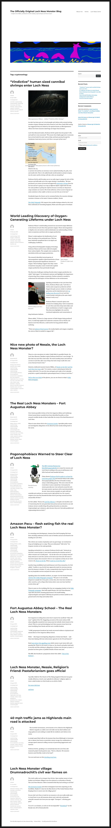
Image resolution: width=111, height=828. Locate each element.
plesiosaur (12, 383)
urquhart (21, 388)
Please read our (88, 145)
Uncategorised (13, 99)
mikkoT (12, 95)
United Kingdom (14, 388)
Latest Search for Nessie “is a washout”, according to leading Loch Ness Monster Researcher (89, 111)
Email (79, 140)
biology (12, 364)
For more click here (34, 685)
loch (13, 380)
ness (16, 240)
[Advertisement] (55, 29)
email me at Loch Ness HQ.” (58, 561)
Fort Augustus (15, 377)
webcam (15, 390)
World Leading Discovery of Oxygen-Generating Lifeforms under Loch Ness (40, 217)
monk (11, 434)
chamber (12, 790)
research (12, 108)
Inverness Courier (52, 423)
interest (12, 799)
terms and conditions (92, 145)
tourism (17, 111)
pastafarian (13, 698)
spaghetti (17, 703)
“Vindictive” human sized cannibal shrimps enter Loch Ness (37, 83)
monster (12, 240)
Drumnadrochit (14, 374)
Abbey (11, 423)
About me (79, 11)
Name (79, 135)
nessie (16, 106)
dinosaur (20, 372)
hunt (17, 379)
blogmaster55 (13, 358)
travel (20, 439)
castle (18, 366)
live (11, 380)
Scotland (17, 108)
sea (15, 244)
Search (79, 73)
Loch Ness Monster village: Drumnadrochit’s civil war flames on (38, 770)
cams (15, 366)
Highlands (20, 103)
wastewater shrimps (62, 183)
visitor (16, 809)
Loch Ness (17, 239)
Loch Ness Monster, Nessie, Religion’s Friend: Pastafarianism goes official (39, 669)
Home (86, 11)
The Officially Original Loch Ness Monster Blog (35, 11)
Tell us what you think (35, 377)
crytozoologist (13, 372)
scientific (16, 385)
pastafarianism (14, 700)
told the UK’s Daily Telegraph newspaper (40, 577)
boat (15, 364)
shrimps (17, 109)
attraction (12, 788)
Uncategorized (14, 362)
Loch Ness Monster (49, 502)
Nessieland (63, 805)
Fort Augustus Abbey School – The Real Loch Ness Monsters (41, 610)
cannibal (12, 101)
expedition (20, 375)
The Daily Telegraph (34, 202)
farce (11, 485)
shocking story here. (50, 757)
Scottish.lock (13, 806)
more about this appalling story (41, 643)
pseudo (15, 803)
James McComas (82, 117)
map (21, 380)
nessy (17, 382)
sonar (16, 386)
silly (16, 501)
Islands (17, 486)
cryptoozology (18, 101)
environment (13, 375)
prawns (20, 106)
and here (31, 689)
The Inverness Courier (35, 786)
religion (20, 700)
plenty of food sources (41, 329)
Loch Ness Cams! (96, 11)
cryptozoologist (14, 369)
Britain (18, 364)
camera (12, 366)
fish (11, 377)
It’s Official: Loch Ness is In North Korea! (89, 90)
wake (11, 390)
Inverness (12, 105)
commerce (18, 790)
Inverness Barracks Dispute (86, 98)
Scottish (12, 109)
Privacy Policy (37, 821)
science (17, 242)
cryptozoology (13, 103)
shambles (12, 501)
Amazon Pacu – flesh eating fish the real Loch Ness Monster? (41, 525)
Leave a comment (14, 113)
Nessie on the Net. (41, 561)
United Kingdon (14, 704)
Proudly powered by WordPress (49, 821)
